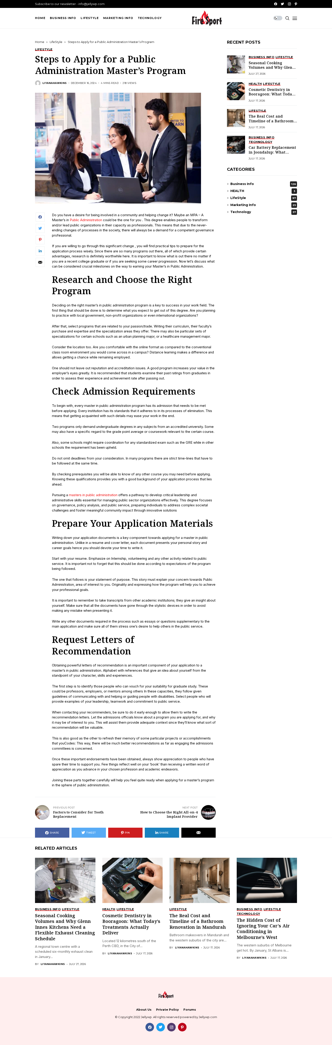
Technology (263, 212)
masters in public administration (93, 495)
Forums (189, 1009)
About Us (144, 1009)
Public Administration (86, 220)
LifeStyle (56, 42)
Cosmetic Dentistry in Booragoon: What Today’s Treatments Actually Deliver (273, 96)
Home (39, 42)
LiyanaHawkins (54, 83)
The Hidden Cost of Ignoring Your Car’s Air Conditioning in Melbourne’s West (263, 929)
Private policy (167, 1009)
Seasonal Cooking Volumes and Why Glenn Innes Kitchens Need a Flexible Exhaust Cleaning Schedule (65, 927)
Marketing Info (263, 205)
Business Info (263, 184)
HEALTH (262, 191)
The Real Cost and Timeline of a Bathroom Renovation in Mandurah (272, 121)
